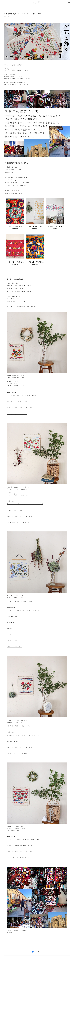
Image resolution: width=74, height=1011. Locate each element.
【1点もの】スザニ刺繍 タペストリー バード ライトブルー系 (23, 610)
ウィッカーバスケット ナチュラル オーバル (18, 522)
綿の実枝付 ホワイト (12, 622)
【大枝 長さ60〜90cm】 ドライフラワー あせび (19, 407)
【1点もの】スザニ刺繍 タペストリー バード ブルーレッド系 (23, 735)
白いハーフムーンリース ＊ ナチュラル (17, 401)
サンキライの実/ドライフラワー (15, 510)
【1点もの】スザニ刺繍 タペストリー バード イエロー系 (21, 395)
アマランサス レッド (12, 628)
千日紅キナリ (10, 634)
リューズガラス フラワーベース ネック (17, 414)
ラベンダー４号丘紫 (12, 640)
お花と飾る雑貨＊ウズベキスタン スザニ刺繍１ (23, 14)
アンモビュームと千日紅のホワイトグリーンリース (20, 845)
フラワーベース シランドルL (14, 647)
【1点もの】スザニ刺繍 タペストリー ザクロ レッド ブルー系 (23, 839)
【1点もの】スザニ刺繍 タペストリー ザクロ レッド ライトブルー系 (25, 504)
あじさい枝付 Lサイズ (12, 616)
